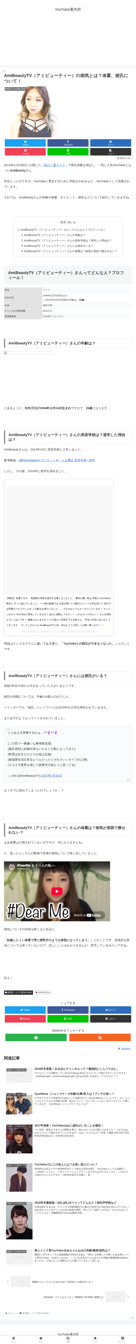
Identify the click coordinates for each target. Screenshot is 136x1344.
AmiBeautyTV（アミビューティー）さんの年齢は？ (55, 234)
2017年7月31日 (51, 775)
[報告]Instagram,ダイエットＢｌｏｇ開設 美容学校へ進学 (57, 460)
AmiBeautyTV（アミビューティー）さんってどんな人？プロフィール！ (63, 229)
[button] (126, 692)
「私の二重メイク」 (54, 165)
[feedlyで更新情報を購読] (36, 1037)
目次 (63, 222)
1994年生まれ (43, 992)
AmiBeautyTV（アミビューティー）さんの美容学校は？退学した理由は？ (68, 240)
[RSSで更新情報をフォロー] (100, 1037)
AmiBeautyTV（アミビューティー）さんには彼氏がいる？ (59, 245)
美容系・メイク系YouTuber (19, 992)
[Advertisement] (68, 42)
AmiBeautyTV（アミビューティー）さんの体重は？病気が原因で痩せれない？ (70, 251)
